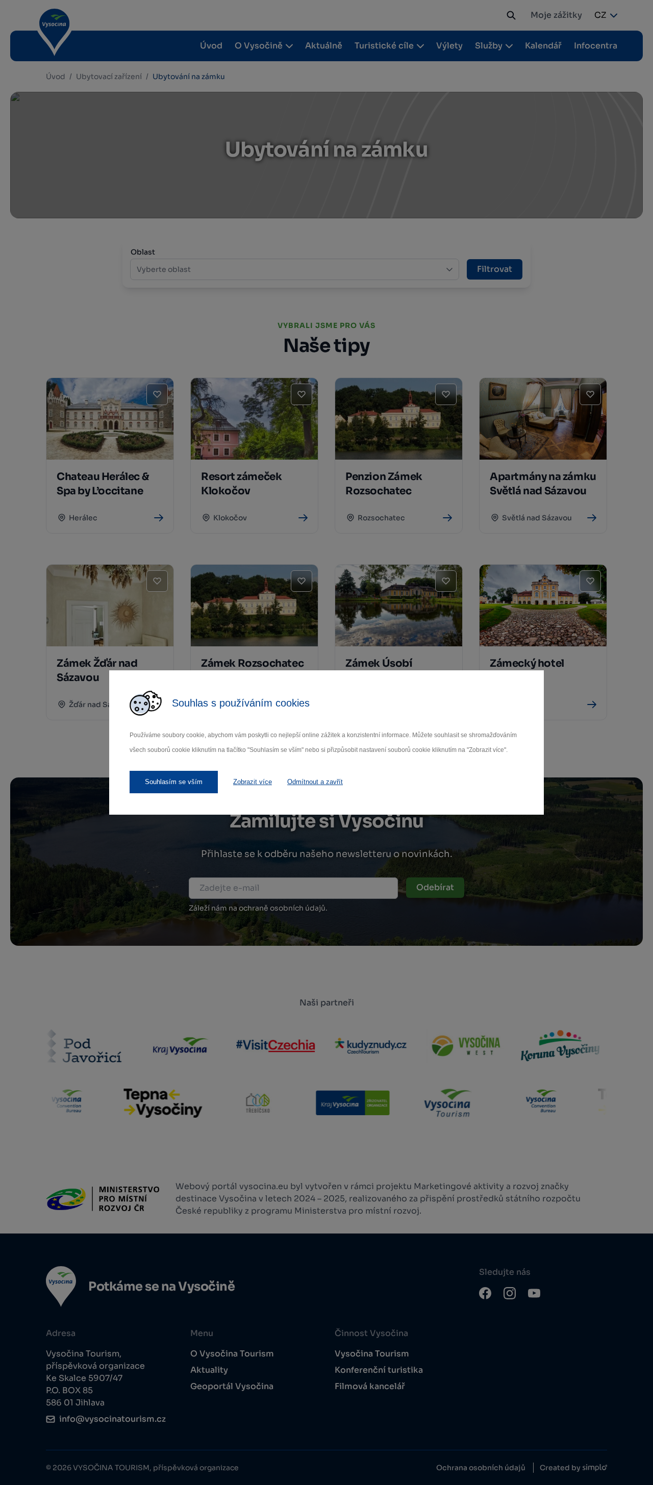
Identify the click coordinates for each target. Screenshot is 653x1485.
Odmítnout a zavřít (315, 782)
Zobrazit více (252, 782)
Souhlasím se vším (174, 782)
